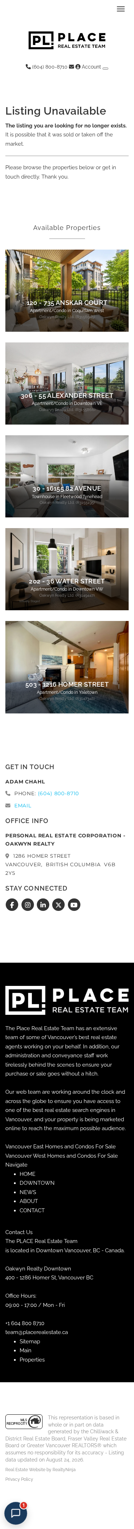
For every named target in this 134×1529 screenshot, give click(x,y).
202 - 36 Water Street (67, 581)
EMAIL (22, 805)
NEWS (28, 1192)
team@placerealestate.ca (36, 1332)
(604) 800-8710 (49, 67)
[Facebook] (13, 905)
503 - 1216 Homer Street (67, 684)
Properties (32, 1360)
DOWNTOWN (37, 1183)
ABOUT (29, 1201)
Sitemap (30, 1341)
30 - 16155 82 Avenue (67, 488)
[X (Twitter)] (59, 905)
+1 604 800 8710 (24, 1323)
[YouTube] (74, 905)
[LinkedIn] (44, 905)
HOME (27, 1174)
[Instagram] (28, 905)
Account (91, 67)
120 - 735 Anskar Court (67, 302)
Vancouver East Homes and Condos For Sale (60, 1146)
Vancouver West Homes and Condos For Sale (61, 1156)
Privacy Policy (19, 1479)
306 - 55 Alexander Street (67, 395)
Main (25, 1350)
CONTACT (32, 1210)
